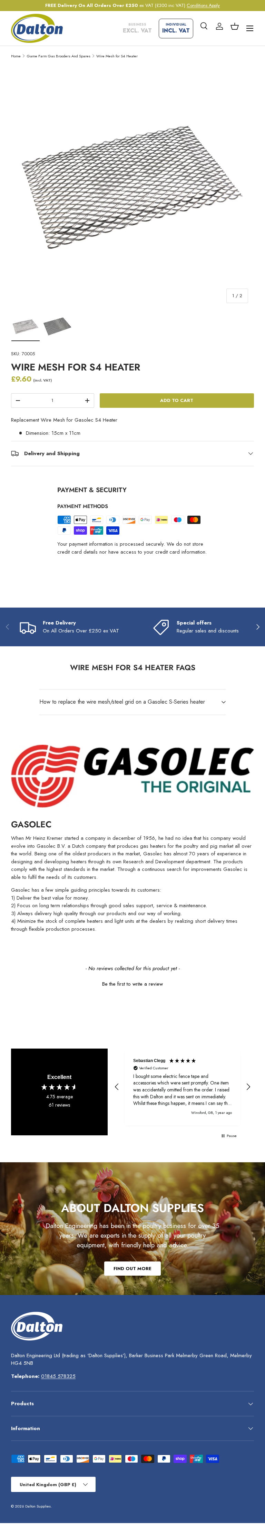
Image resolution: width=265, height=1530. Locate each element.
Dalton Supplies (38, 1506)
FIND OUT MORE (132, 1268)
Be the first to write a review (132, 984)
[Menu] (249, 28)
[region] (182, 1087)
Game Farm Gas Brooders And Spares (58, 56)
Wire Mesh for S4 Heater (117, 56)
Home (16, 56)
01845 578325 (58, 1376)
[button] (234, 26)
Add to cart (176, 400)
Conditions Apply (203, 5)
